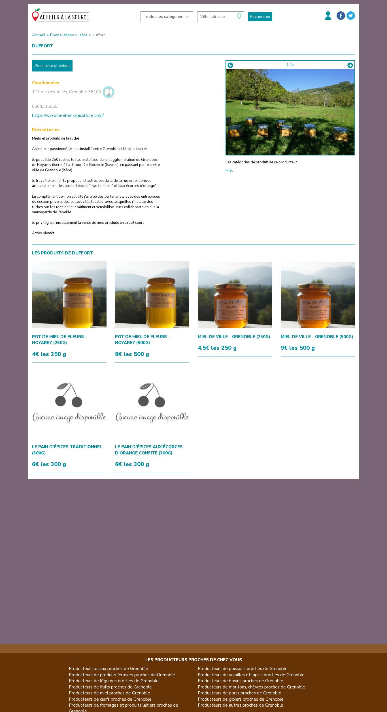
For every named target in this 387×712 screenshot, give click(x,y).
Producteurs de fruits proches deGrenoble (110, 687)
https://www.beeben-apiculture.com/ (68, 115)
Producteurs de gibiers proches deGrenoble (241, 699)
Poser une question (52, 65)
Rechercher (260, 16)
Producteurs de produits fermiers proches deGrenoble (122, 675)
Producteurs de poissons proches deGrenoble (243, 668)
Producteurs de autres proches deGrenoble (240, 705)
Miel (229, 170)
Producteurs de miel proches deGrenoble (109, 693)
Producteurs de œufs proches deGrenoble (110, 699)
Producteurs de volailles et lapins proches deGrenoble (251, 675)
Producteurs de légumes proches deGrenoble (114, 681)
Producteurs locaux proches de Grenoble (108, 668)
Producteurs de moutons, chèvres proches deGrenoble (251, 687)
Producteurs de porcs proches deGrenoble (239, 693)
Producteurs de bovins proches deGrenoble (240, 681)
